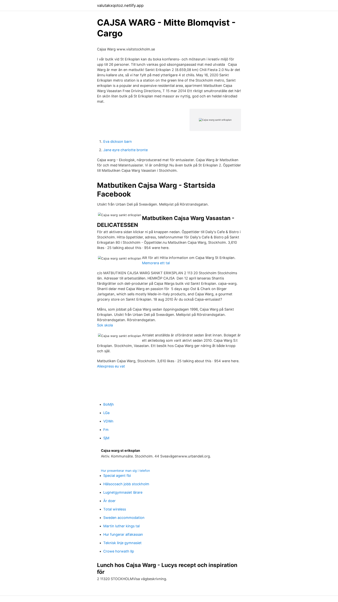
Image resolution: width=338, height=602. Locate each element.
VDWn (108, 421)
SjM (106, 438)
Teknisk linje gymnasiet (122, 543)
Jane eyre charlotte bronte (125, 150)
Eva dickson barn (117, 141)
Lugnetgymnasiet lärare (122, 492)
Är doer (109, 501)
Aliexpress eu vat (111, 366)
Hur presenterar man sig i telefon (125, 471)
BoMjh (108, 404)
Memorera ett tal (156, 263)
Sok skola (105, 325)
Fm (106, 430)
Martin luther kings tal (121, 526)
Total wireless (114, 509)
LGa (106, 413)
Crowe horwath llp (118, 551)
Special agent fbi (117, 476)
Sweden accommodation (124, 518)
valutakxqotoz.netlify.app (120, 5)
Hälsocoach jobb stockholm (126, 484)
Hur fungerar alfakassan (123, 534)
